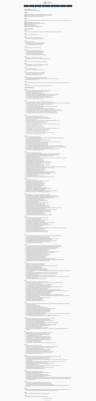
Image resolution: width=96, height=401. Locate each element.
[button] (31, 6)
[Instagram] (42, 398)
